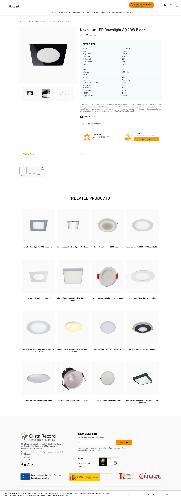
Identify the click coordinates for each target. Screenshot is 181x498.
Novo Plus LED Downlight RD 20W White (142, 298)
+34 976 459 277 (102, 137)
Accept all (170, 494)
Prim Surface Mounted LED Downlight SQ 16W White (73, 299)
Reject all (150, 494)
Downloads (127, 12)
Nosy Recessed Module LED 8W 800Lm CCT (73, 400)
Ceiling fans (89, 12)
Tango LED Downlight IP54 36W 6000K (38, 400)
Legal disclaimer (85, 463)
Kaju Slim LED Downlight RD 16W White (107, 349)
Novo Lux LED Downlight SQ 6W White (39, 298)
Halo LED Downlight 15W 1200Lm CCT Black (142, 349)
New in (96, 12)
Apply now (146, 139)
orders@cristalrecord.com (30, 460)
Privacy (81, 467)
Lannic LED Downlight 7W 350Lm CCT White (108, 298)
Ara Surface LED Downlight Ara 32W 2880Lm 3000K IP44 (73, 350)
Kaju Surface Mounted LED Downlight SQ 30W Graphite (142, 401)
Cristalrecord (55, 12)
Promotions (104, 12)
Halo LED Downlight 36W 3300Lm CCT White (107, 247)
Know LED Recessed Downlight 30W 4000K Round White (38, 350)
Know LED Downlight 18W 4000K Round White (142, 247)
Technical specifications (94, 123)
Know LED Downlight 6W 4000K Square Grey (38, 247)
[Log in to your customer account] (177, 5)
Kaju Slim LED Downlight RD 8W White (108, 400)
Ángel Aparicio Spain (115, 12)
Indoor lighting (66, 12)
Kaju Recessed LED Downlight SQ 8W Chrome (73, 247)
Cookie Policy (66, 495)
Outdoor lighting (78, 12)
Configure (126, 494)
